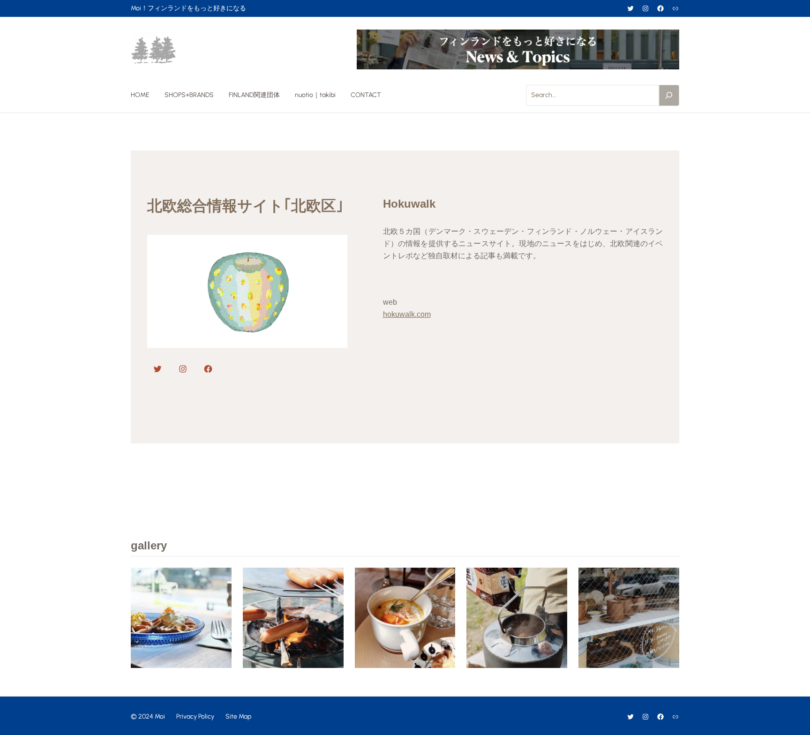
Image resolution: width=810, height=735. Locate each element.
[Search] (669, 95)
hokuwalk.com (407, 314)
